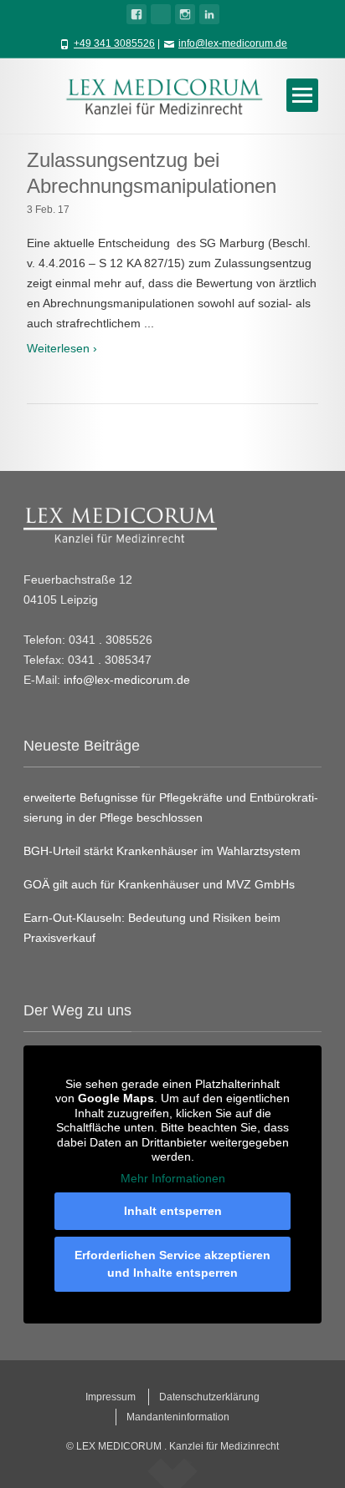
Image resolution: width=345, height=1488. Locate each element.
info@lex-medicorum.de (232, 43)
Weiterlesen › (62, 348)
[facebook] (136, 14)
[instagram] (185, 14)
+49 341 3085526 (114, 43)
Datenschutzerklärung (209, 1397)
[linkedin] (209, 14)
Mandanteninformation (177, 1417)
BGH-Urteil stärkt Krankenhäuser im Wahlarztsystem (162, 851)
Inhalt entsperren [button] (173, 1210)
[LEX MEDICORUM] (172, 95)
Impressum (110, 1397)
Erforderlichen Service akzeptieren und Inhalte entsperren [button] (172, 1263)
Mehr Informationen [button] (173, 1178)
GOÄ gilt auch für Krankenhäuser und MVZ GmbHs (159, 884)
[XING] (161, 14)
